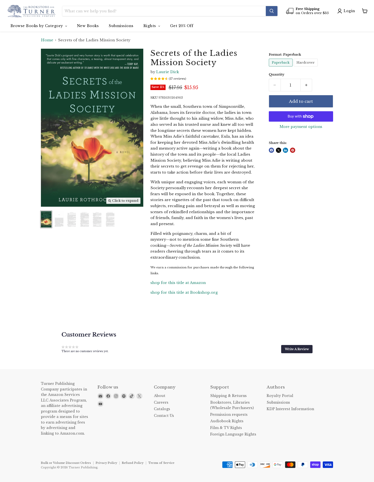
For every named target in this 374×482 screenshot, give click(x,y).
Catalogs (162, 409)
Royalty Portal (280, 396)
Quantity (276, 74)
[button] (297, 349)
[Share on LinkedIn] (285, 150)
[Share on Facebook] (271, 150)
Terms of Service (161, 463)
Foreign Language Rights (233, 434)
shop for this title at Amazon (178, 282)
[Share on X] (278, 150)
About (159, 396)
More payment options (301, 127)
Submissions (278, 402)
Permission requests (229, 415)
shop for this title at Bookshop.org (184, 292)
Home (47, 40)
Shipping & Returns (228, 396)
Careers (161, 402)
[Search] (271, 11)
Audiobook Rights (226, 421)
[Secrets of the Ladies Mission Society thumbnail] (46, 219)
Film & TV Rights (226, 428)
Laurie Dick (167, 72)
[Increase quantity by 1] (306, 85)
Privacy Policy (106, 463)
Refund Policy (132, 463)
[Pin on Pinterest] (292, 150)
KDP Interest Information (290, 409)
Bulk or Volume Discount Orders (66, 463)
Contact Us (164, 416)
